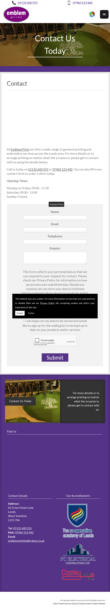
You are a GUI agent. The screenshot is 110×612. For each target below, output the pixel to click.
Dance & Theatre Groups (81, 603)
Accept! (20, 313)
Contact (95, 603)
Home (55, 603)
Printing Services (65, 603)
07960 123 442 (82, 3)
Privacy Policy (47, 303)
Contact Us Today (20, 401)
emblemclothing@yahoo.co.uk (26, 540)
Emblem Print (20, 149)
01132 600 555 (27, 3)
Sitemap (102, 603)
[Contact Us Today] (47, 421)
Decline (31, 313)
